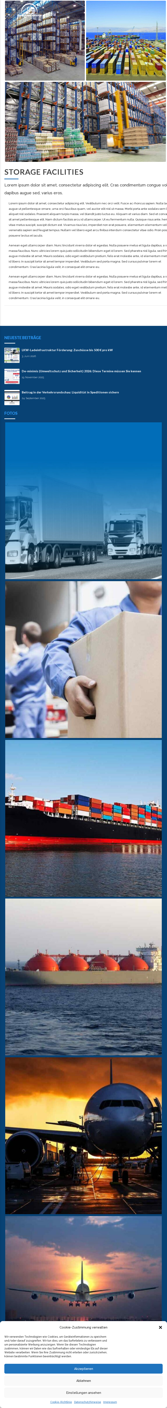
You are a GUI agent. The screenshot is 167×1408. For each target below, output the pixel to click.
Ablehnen (83, 1381)
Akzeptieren (83, 1369)
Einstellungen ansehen (83, 1393)
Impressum (110, 1402)
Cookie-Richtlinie (61, 1402)
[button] (160, 1327)
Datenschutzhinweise (87, 1402)
